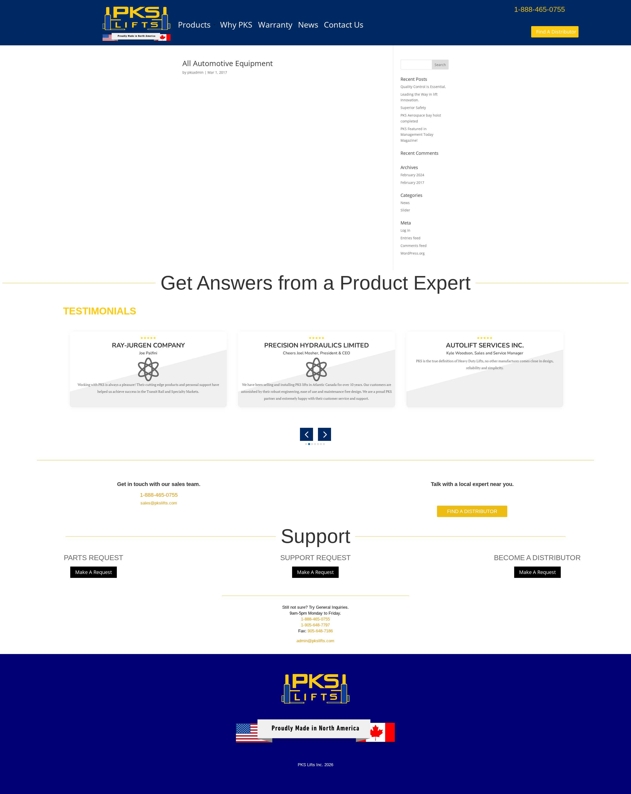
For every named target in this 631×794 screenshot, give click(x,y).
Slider (405, 210)
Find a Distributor (472, 511)
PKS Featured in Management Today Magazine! (417, 134)
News (405, 202)
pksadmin (195, 72)
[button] (306, 434)
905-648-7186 (319, 631)
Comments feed (414, 245)
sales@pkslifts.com (158, 503)
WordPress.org (413, 253)
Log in (405, 230)
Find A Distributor (556, 31)
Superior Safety (413, 107)
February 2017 (412, 182)
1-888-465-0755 (539, 9)
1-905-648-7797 (315, 625)
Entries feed (411, 238)
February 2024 (412, 175)
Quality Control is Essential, (423, 86)
